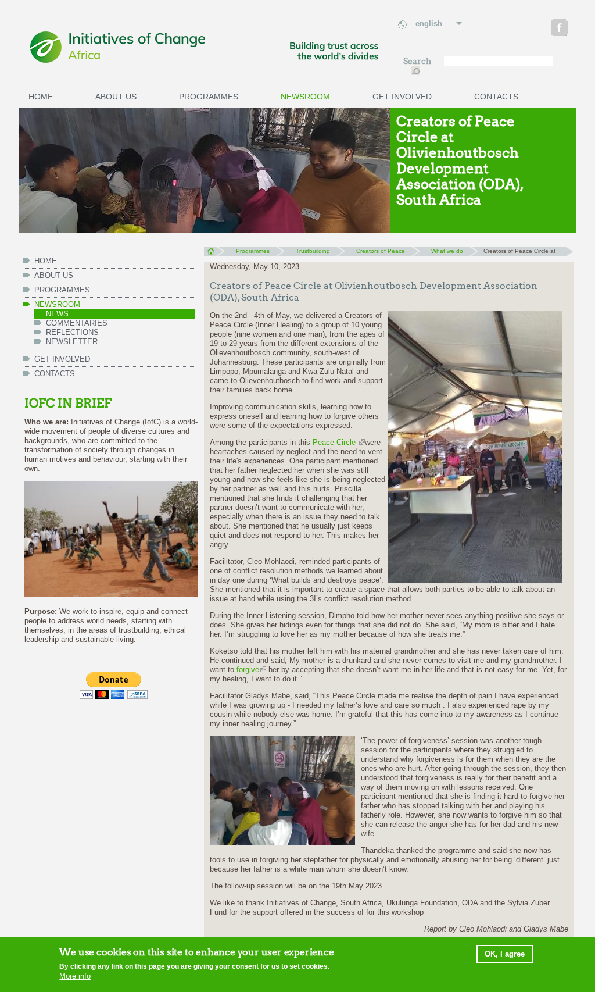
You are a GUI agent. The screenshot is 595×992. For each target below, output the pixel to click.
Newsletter (72, 341)
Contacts (496, 96)
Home (40, 96)
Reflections (72, 332)
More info (75, 976)
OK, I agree (505, 954)
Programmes (208, 96)
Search (418, 61)
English (428, 23)
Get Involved (402, 96)
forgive (247, 669)
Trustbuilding (313, 251)
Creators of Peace (380, 251)
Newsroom (305, 96)
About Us (116, 96)
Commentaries (76, 323)
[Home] (204, 48)
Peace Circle (335, 442)
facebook (560, 29)
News (57, 313)
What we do (447, 251)
